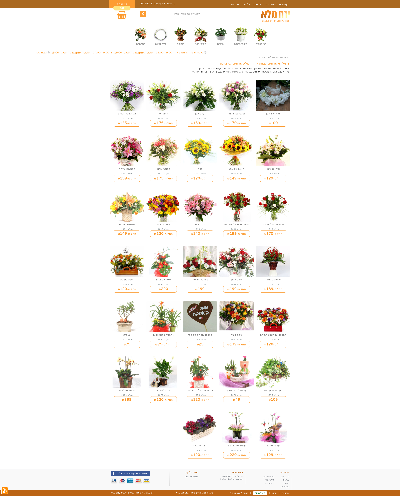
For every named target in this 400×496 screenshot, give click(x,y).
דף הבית (283, 4)
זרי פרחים (285, 477)
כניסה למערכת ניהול (239, 493)
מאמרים (269, 4)
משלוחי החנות (191, 477)
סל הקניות (122, 4)
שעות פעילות (236, 472)
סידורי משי (269, 480)
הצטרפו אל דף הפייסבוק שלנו (132, 473)
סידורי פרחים (268, 477)
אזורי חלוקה (191, 472)
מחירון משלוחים (251, 4)
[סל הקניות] (122, 13)
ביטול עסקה (260, 493)
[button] (5, 490)
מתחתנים (285, 487)
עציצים (286, 480)
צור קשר (234, 4)
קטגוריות (284, 472)
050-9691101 (147, 3)
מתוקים (286, 483)
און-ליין (196, 71)
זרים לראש (269, 483)
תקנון (274, 493)
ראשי (286, 57)
